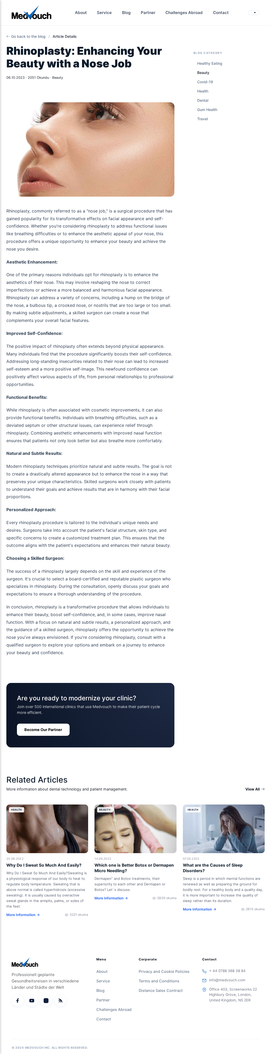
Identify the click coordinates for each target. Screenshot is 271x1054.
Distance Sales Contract (161, 990)
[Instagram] (46, 1000)
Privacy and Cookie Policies (164, 971)
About (81, 12)
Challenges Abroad (184, 12)
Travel (202, 119)
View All (252, 789)
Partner (148, 12)
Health (202, 91)
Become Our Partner (43, 729)
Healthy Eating (209, 63)
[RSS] (60, 1000)
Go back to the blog (28, 36)
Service (104, 12)
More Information (20, 915)
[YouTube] (32, 1000)
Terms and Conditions (159, 981)
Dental (202, 100)
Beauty (203, 72)
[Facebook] (17, 1000)
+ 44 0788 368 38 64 (227, 971)
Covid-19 (205, 82)
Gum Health (207, 109)
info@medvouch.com (227, 980)
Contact (221, 12)
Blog (126, 12)
